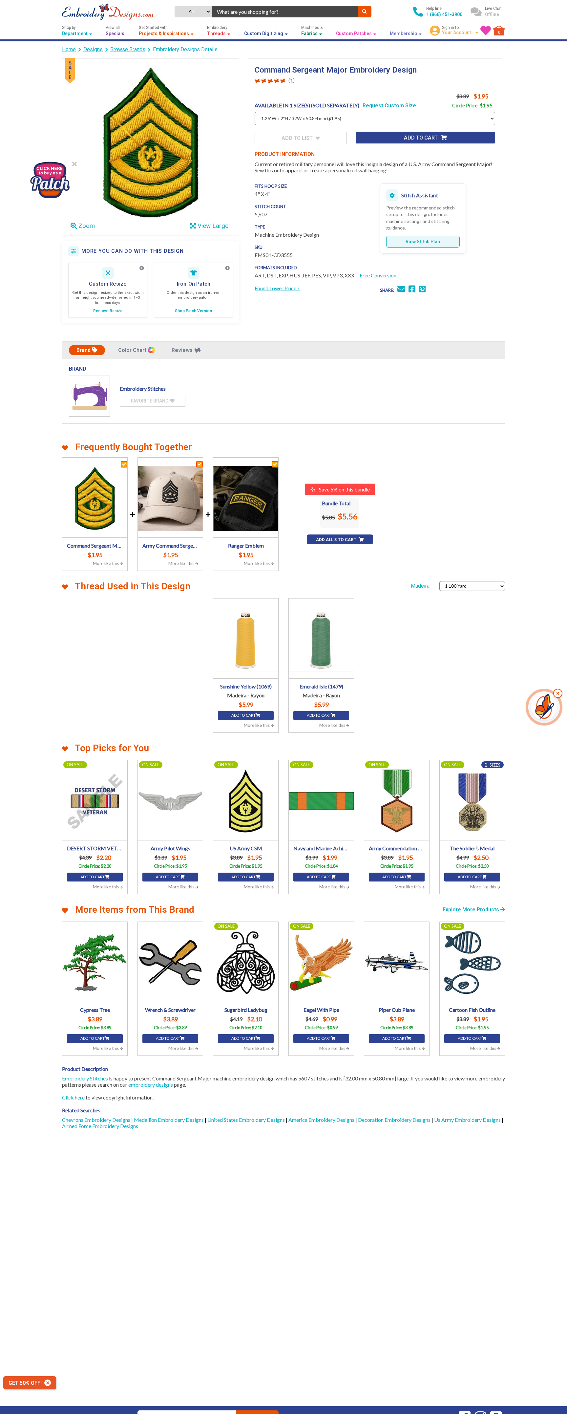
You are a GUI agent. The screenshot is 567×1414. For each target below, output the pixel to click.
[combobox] (285, 11)
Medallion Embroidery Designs (169, 1120)
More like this (106, 563)
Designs (93, 49)
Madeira (420, 586)
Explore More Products (471, 909)
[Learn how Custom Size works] (141, 268)
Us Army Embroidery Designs (468, 1120)
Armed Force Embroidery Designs (100, 1126)
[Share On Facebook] (412, 290)
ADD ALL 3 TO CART (336, 539)
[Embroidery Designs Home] (108, 11)
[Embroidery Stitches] (89, 396)
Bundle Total (336, 503)
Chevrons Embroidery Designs (96, 1120)
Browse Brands (127, 49)
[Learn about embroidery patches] (227, 268)
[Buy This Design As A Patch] (49, 178)
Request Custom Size (389, 105)
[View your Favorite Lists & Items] (485, 30)
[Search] (364, 11)
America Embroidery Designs (321, 1120)
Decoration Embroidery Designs (394, 1120)
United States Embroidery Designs (246, 1120)
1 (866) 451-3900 (444, 14)
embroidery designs (150, 1084)
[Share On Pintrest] (422, 290)
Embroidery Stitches (85, 1078)
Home (69, 49)
